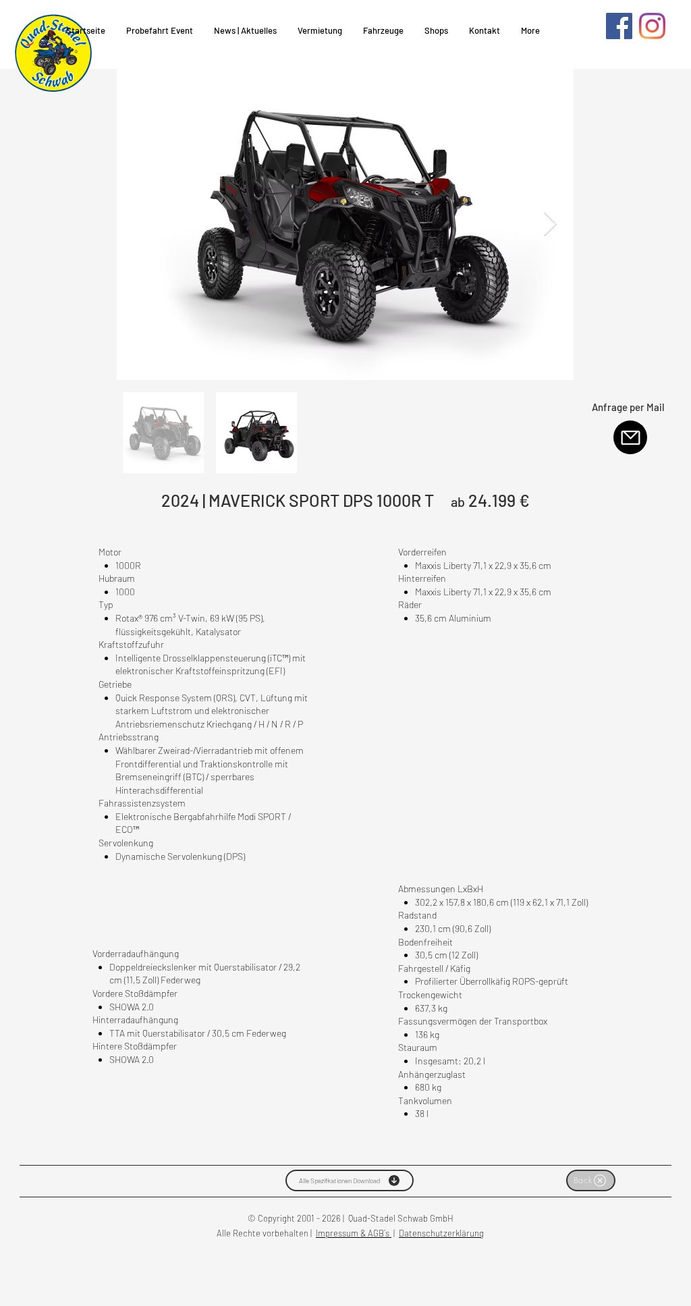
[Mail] (630, 437)
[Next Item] (550, 224)
